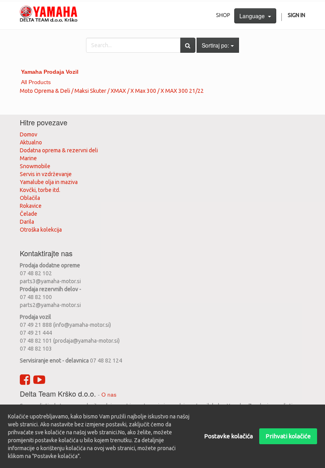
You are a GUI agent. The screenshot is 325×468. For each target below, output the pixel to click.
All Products (36, 82)
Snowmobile (35, 166)
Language (253, 16)
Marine (28, 158)
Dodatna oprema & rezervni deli (59, 150)
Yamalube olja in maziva (49, 182)
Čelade (28, 214)
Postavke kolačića (228, 436)
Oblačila (30, 198)
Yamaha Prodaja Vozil (49, 72)
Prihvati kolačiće (288, 436)
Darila (27, 222)
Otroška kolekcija (41, 229)
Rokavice (31, 206)
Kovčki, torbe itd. (40, 190)
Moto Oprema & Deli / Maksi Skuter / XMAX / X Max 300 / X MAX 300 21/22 (112, 91)
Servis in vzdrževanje (46, 174)
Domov (28, 134)
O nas (109, 394)
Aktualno (31, 142)
